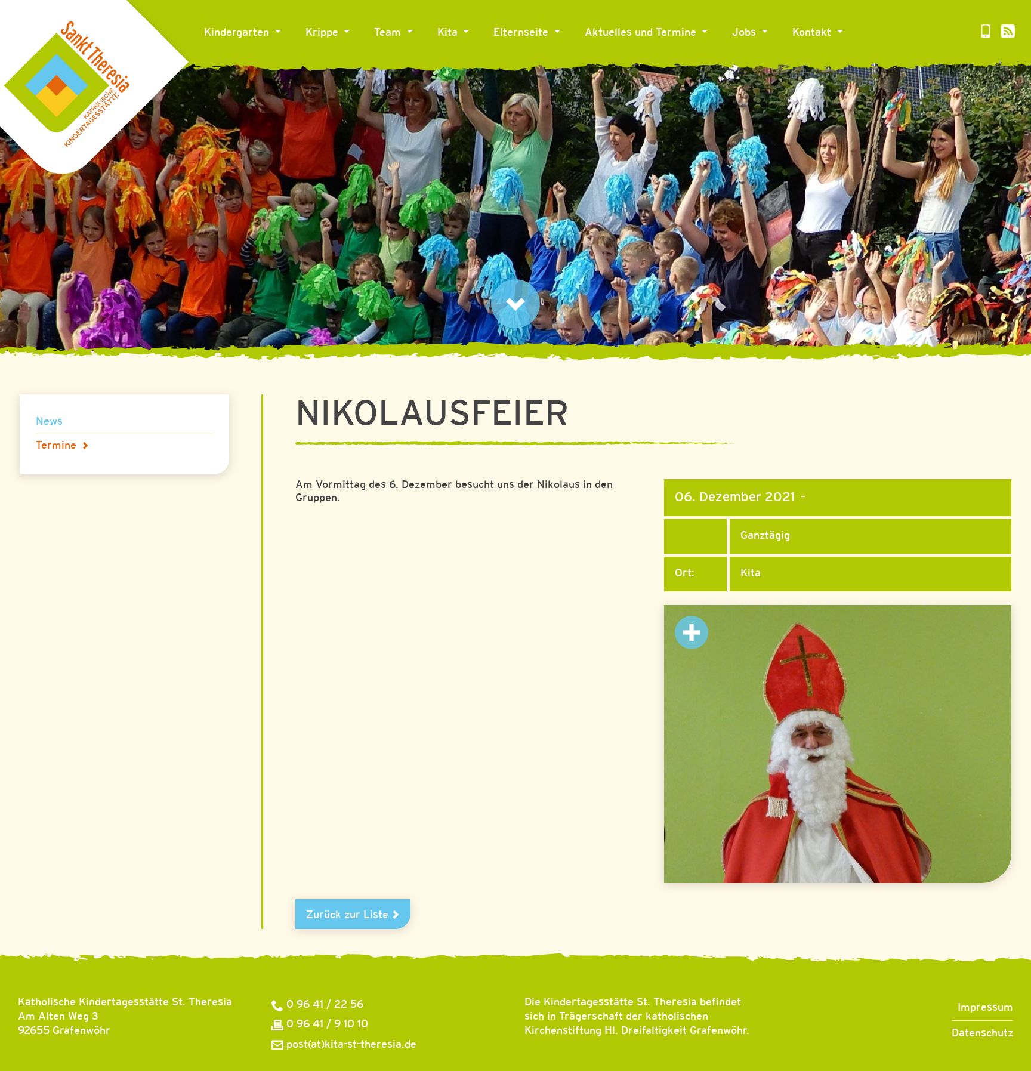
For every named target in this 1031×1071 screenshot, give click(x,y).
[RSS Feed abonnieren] (1008, 33)
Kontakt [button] (813, 33)
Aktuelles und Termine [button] (642, 33)
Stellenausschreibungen (796, 67)
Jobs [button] (745, 33)
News (603, 67)
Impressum (985, 1008)
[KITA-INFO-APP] (986, 33)
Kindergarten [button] (238, 33)
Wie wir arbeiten (483, 67)
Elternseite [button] (522, 33)
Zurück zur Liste (348, 915)
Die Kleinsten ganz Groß (370, 67)
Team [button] (389, 33)
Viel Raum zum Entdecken (273, 67)
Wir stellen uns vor (426, 67)
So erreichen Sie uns (849, 67)
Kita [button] (449, 33)
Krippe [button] (323, 33)
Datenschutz (982, 1033)
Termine (56, 445)
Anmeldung (527, 67)
